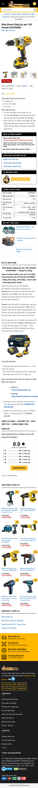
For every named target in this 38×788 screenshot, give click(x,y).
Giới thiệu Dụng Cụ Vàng (10, 699)
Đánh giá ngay (19, 468)
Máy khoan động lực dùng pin (12, 621)
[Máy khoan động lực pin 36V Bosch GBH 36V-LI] (28, 558)
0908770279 (16, 179)
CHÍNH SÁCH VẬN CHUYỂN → (13, 163)
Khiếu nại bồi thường (8, 722)
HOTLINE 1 (8, 684)
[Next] (33, 52)
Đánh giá (5, 30)
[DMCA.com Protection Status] (20, 769)
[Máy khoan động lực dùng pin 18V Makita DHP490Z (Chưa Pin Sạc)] (28, 587)
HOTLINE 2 (8, 688)
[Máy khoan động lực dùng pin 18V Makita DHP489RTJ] (10, 528)
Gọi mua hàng (10, 94)
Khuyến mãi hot (7, 744)
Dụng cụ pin (21, 624)
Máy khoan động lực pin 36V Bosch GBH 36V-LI (27, 569)
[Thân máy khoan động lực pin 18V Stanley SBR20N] (28, 528)
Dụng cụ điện (16, 14)
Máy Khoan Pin (7, 617)
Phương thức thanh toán (10, 707)
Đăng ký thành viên (8, 736)
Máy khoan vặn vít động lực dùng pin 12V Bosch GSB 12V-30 (9, 598)
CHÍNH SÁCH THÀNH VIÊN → (13, 166)
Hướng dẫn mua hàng (9, 703)
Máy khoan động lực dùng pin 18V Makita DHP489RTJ (10, 540)
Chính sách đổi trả (8, 718)
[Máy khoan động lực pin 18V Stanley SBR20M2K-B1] (28, 498)
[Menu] (3, 3)
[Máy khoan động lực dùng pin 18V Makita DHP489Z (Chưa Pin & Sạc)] (10, 498)
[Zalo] (13, 679)
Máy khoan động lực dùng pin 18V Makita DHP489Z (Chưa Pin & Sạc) (10, 510)
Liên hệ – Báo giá (7, 725)
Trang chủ (7, 14)
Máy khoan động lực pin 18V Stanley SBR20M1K (9, 569)
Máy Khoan (26, 14)
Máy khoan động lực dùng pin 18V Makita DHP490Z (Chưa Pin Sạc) (28, 598)
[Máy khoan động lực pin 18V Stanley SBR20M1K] (10, 558)
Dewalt (24, 86)
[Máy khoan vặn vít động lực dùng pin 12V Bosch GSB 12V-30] (10, 587)
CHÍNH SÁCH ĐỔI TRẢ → (11, 159)
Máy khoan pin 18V (8, 624)
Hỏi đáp (12, 30)
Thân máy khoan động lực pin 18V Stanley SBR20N (28, 539)
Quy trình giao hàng (8, 710)
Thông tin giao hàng (8, 740)
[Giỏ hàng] (34, 3)
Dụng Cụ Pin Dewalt (9, 628)
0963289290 (25, 179)
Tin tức (4, 748)
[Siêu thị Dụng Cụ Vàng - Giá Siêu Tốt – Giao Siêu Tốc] (19, 3)
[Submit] (35, 10)
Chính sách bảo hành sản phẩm (12, 714)
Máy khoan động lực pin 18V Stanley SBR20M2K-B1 (28, 510)
